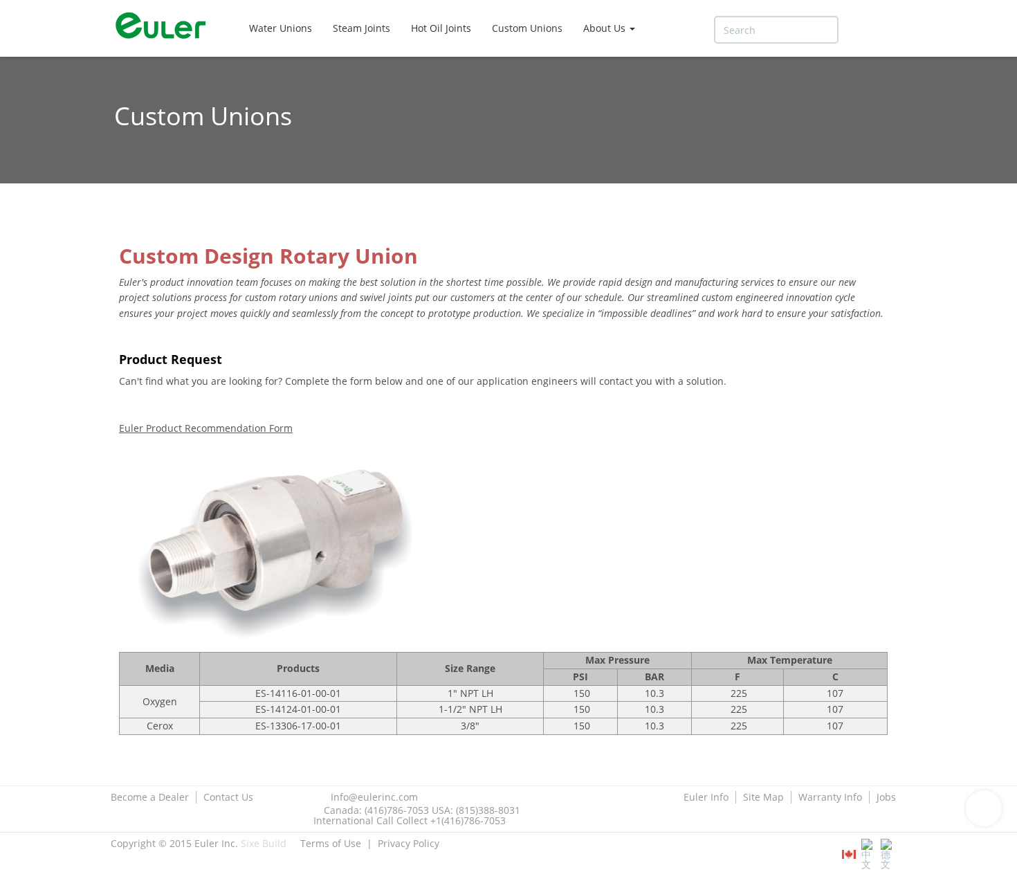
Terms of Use (330, 843)
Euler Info (706, 797)
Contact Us (228, 797)
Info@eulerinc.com (374, 796)
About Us (605, 28)
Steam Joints (361, 28)
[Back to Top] (984, 808)
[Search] (859, 30)
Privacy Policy (408, 843)
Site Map (763, 797)
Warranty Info (830, 797)
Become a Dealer (150, 797)
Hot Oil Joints (441, 28)
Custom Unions (527, 28)
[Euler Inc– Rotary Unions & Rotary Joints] (166, 27)
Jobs (886, 797)
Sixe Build (263, 843)
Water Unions (280, 28)
